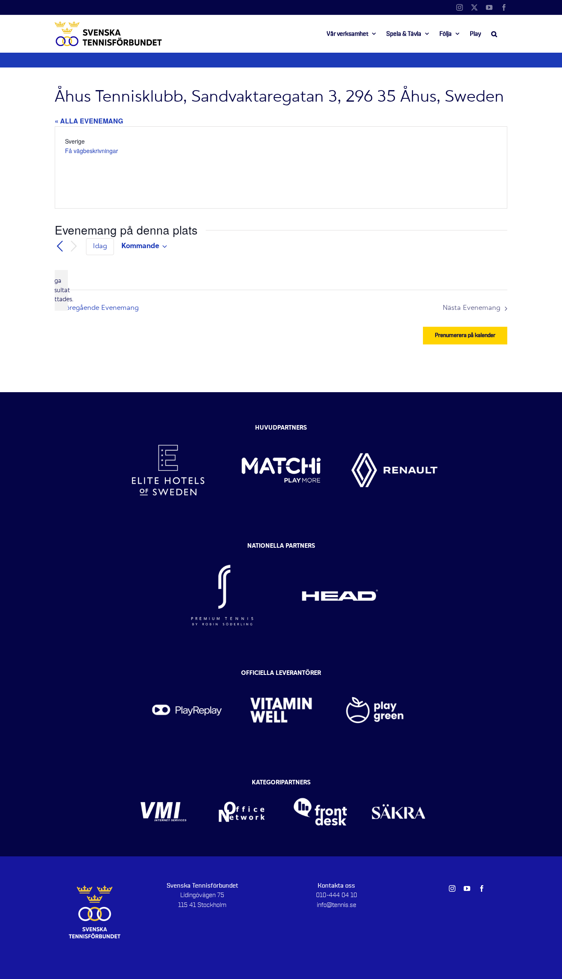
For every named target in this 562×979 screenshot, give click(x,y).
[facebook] (481, 888)
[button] (494, 33)
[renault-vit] (394, 425)
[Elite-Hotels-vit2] (168, 425)
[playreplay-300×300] (187, 675)
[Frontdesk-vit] (320, 784)
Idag (100, 246)
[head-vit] (340, 548)
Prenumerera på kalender (465, 335)
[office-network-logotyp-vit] (241, 784)
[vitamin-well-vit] (281, 675)
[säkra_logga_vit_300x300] (399, 784)
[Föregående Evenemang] (60, 246)
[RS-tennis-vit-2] (222, 548)
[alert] (61, 290)
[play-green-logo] (375, 675)
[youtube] (467, 888)
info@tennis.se (336, 905)
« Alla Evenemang (89, 121)
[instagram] (452, 888)
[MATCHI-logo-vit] (281, 425)
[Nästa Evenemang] (74, 246)
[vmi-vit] (163, 784)
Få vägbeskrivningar (91, 151)
